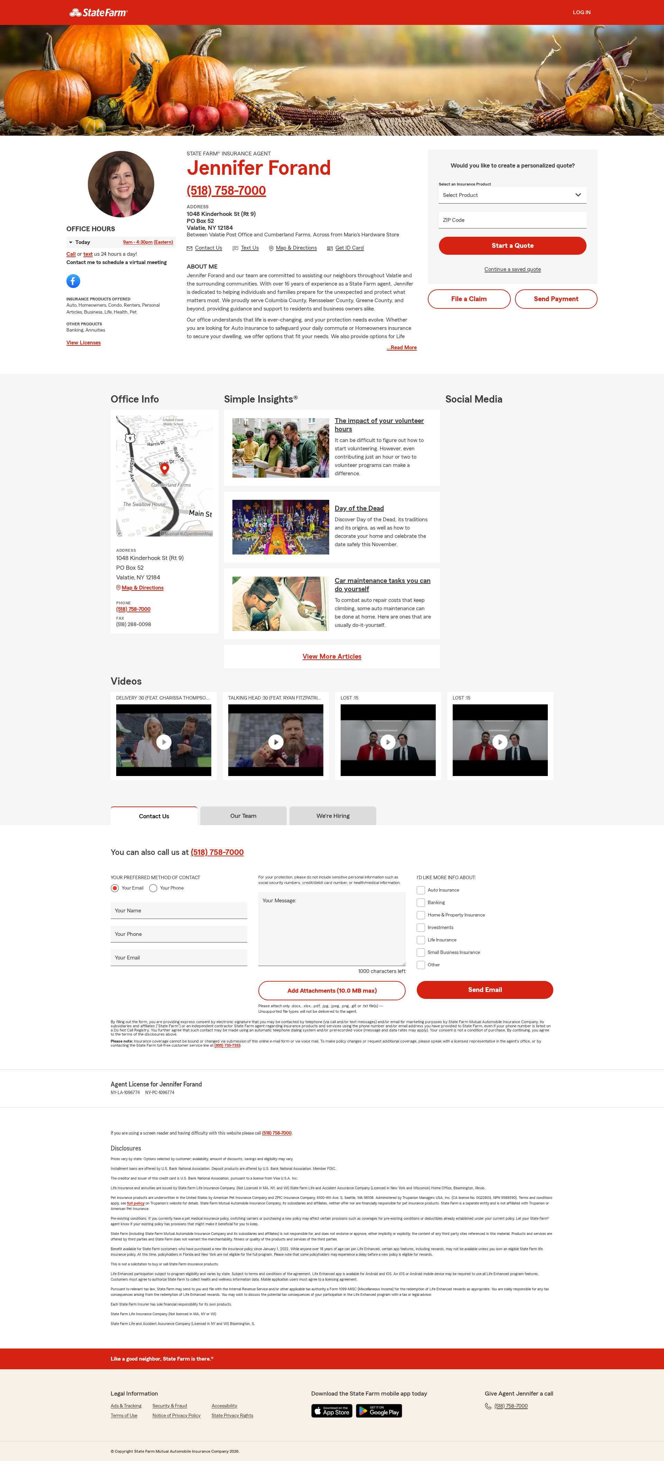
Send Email (485, 989)
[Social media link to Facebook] (73, 281)
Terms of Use (124, 1415)
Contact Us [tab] (154, 816)
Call (71, 254)
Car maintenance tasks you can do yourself (383, 585)
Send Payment (556, 299)
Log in (582, 12)
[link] (98, 12)
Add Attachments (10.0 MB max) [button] (332, 990)
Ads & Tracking (126, 1406)
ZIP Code (453, 220)
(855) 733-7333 (227, 1045)
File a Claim (469, 299)
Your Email (133, 888)
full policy (136, 1203)
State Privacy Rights (232, 1415)
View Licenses (83, 342)
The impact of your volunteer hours (379, 425)
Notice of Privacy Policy (177, 1415)
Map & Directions (143, 587)
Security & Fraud (170, 1406)
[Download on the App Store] (332, 1411)
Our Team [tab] (243, 816)
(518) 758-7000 (226, 191)
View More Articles (332, 656)
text (88, 254)
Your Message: (279, 900)
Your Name (128, 910)
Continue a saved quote (513, 269)
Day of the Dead (359, 508)
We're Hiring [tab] (333, 816)
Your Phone (172, 888)
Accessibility (224, 1406)
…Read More (402, 347)
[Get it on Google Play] (379, 1411)
